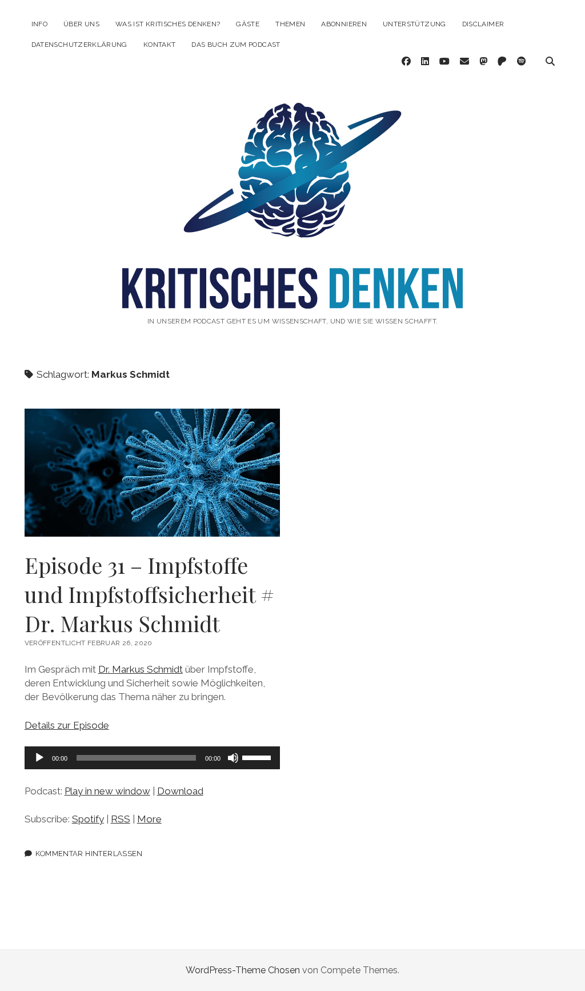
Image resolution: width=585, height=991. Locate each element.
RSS (120, 819)
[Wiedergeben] (39, 758)
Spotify (88, 819)
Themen (290, 24)
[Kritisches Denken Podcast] (292, 296)
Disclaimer (483, 24)
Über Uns (81, 24)
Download (180, 791)
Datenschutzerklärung (79, 45)
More (149, 819)
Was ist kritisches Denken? (167, 24)
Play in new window (107, 791)
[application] (153, 757)
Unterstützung (414, 24)
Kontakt (159, 45)
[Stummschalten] (233, 758)
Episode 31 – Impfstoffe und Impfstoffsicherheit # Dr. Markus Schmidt (153, 473)
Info (39, 24)
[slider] (258, 756)
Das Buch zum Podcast (235, 45)
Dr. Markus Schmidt (140, 669)
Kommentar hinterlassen (88, 853)
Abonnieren (344, 24)
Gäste (247, 24)
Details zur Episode (67, 725)
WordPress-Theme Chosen (243, 970)
